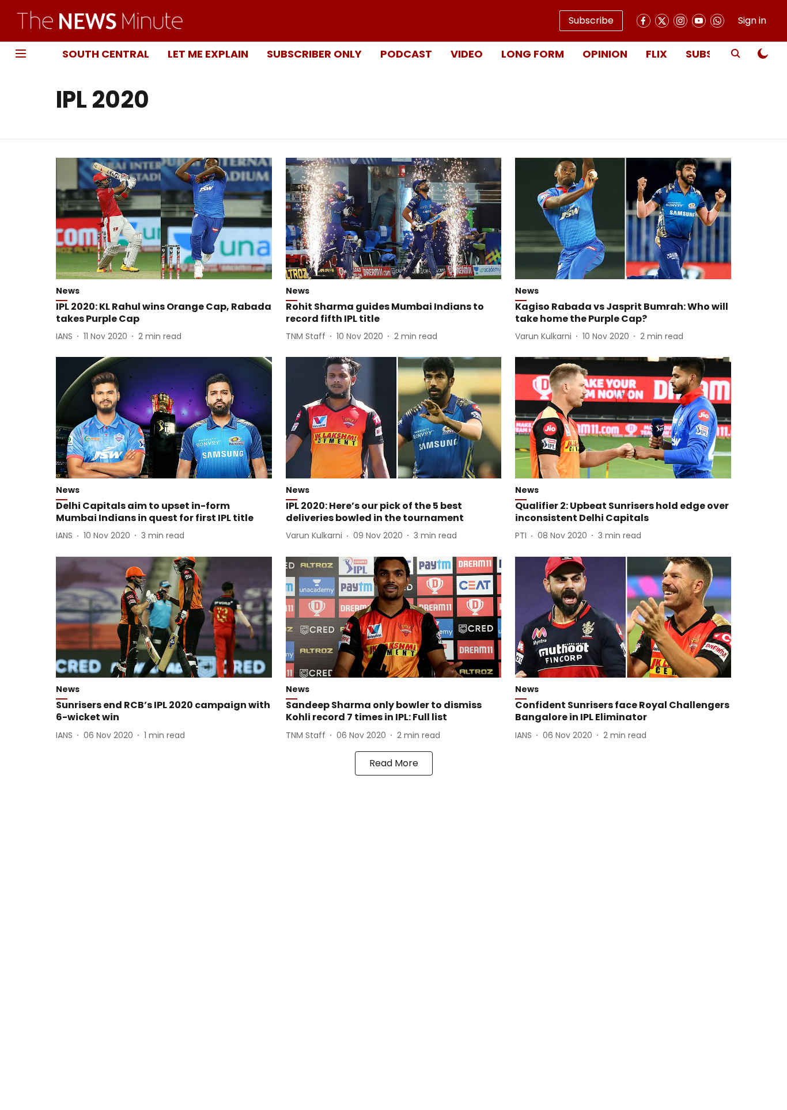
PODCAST (406, 54)
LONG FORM (532, 54)
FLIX (656, 54)
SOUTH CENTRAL (105, 54)
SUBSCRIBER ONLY (314, 54)
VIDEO (467, 54)
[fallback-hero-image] (164, 218)
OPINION (604, 54)
